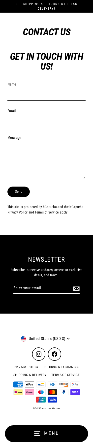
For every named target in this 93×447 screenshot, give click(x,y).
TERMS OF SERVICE (65, 375)
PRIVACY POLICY (26, 367)
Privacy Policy (17, 212)
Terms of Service (47, 212)
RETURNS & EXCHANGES (61, 367)
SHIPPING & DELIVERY (29, 375)
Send (19, 191)
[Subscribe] (76, 288)
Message (14, 137)
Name (11, 84)
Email (11, 111)
